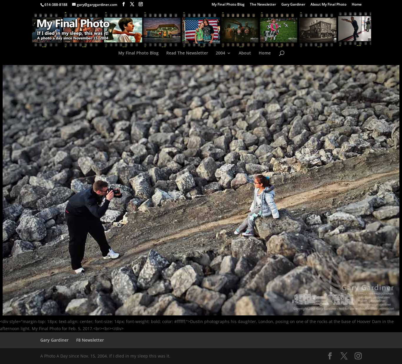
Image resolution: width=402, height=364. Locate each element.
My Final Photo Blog (228, 5)
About (245, 53)
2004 (220, 53)
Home (357, 5)
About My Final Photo (328, 5)
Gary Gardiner (293, 5)
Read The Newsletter (187, 53)
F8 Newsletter (90, 340)
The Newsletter (263, 5)
